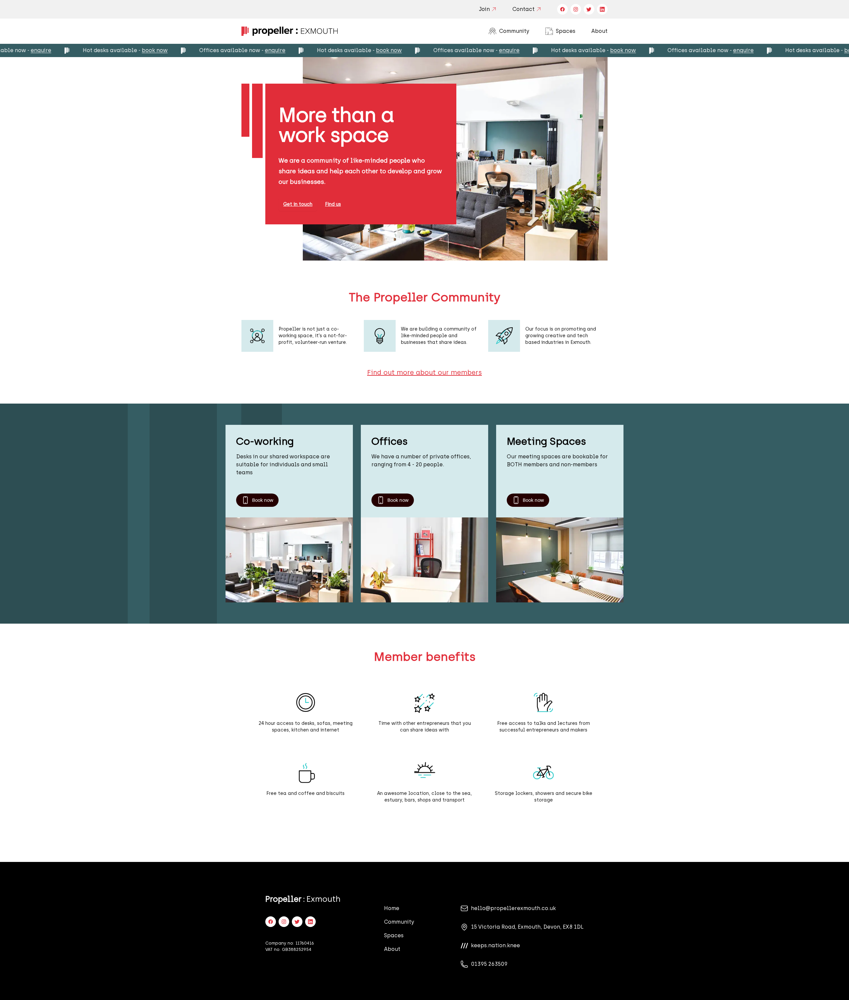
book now (114, 50)
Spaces (560, 32)
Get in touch (297, 204)
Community (509, 32)
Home (391, 908)
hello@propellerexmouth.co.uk (513, 908)
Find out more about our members (424, 372)
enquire (235, 50)
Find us (333, 204)
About (599, 31)
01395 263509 (489, 964)
